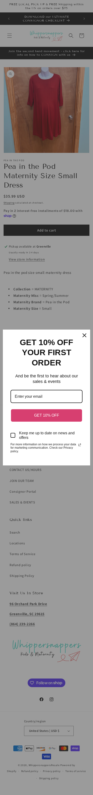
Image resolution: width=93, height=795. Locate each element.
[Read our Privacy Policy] (80, 445)
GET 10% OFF (46, 415)
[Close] (84, 335)
